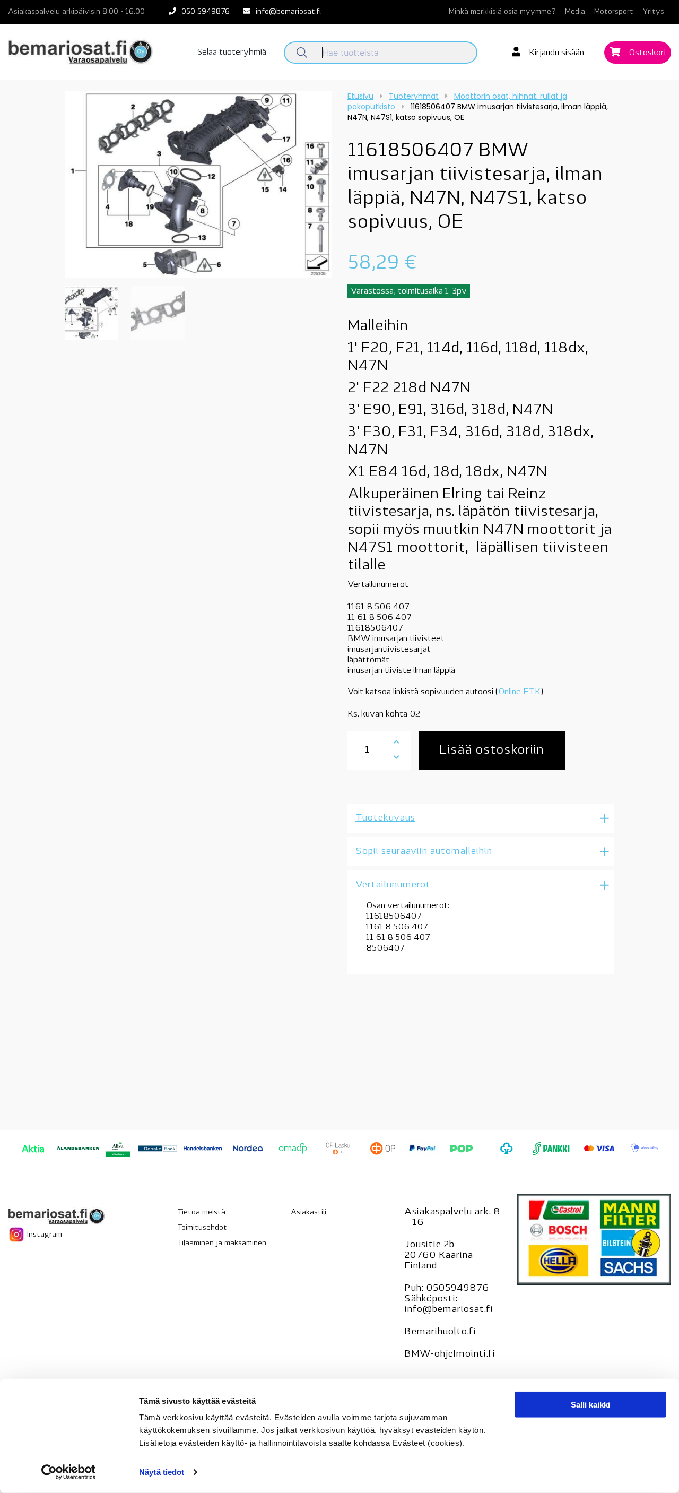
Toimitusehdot (202, 1228)
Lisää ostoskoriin (491, 750)
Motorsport (613, 12)
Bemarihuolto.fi (440, 1332)
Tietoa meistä (201, 1212)
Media (575, 12)
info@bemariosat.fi (288, 12)
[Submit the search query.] (302, 52)
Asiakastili (308, 1212)
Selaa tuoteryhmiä (231, 52)
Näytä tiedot (161, 1472)
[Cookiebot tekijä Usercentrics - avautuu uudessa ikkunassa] (68, 1472)
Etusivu (360, 96)
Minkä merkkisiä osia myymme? (502, 12)
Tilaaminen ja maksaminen (222, 1243)
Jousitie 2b (429, 1245)
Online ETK (519, 692)
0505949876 (457, 1288)
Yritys (653, 12)
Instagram (43, 1235)
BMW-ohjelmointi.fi (449, 1354)
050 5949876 (205, 12)
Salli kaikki (590, 1404)
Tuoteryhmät (414, 96)
